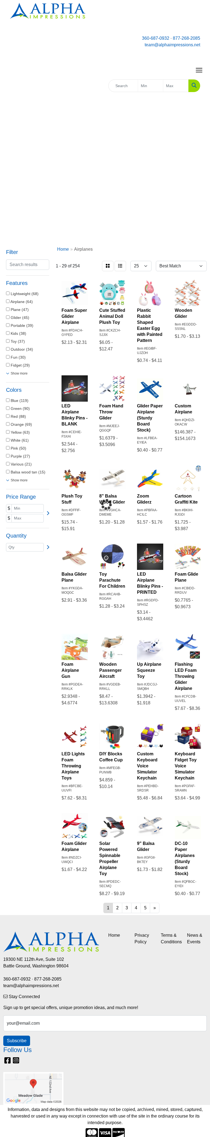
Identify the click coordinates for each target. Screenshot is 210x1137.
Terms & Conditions (170, 938)
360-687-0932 (155, 38)
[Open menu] (199, 70)
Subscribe (17, 1040)
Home (114, 935)
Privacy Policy (142, 938)
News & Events (194, 938)
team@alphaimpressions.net (172, 44)
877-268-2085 (186, 38)
